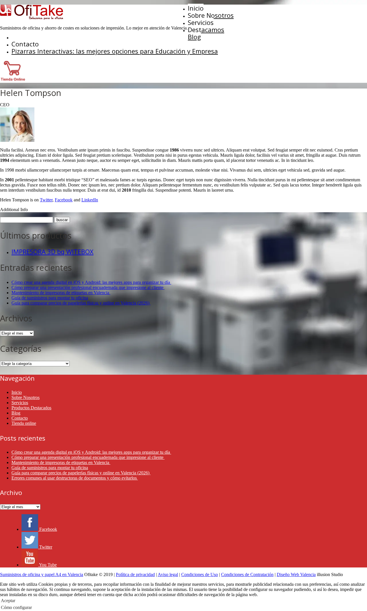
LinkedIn (89, 199)
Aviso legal (168, 574)
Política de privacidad (135, 574)
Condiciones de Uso (199, 574)
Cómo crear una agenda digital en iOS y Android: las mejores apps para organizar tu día (91, 282)
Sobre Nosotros (211, 15)
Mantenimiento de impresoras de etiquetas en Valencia (60, 292)
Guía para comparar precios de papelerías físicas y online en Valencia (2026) (81, 302)
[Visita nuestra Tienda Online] (13, 80)
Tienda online (23, 423)
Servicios (201, 22)
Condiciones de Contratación (247, 574)
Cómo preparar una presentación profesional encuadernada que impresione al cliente (88, 287)
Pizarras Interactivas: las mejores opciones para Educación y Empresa (114, 51)
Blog (194, 36)
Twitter (46, 199)
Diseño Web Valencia (296, 574)
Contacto (25, 44)
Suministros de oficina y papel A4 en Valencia (41, 574)
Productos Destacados (31, 407)
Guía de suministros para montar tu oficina (49, 297)
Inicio (196, 8)
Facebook (64, 199)
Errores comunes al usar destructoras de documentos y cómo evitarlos (74, 478)
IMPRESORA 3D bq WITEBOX (52, 251)
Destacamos (206, 29)
